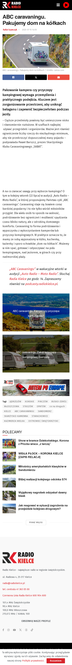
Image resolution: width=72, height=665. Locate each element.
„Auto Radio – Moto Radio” (39, 274)
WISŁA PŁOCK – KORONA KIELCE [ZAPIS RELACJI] (40, 455)
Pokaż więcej (36, 522)
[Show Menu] (58, 5)
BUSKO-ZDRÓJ (59, 401)
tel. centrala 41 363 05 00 (16, 589)
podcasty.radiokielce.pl (41, 284)
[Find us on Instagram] (8, 630)
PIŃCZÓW (43, 401)
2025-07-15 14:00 (29, 30)
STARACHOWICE (40, 416)
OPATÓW (41, 406)
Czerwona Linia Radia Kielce (17, 595)
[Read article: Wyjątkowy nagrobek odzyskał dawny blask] (9, 495)
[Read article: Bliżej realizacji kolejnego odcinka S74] (9, 482)
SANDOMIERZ (45, 411)
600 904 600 (39, 595)
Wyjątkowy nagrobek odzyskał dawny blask (42, 494)
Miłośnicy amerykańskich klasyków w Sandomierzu (42, 468)
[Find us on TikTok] (32, 630)
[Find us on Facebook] (3, 630)
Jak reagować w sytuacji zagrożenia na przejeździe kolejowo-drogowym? (43, 507)
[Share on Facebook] (13, 77)
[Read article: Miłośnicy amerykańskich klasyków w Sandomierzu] (9, 469)
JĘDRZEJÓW (15, 401)
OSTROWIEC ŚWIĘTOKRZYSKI (43, 421)
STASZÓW (28, 406)
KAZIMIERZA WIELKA (14, 421)
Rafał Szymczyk (10, 30)
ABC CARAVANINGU (24, 411)
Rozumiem (56, 660)
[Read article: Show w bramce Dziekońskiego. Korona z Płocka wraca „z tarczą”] (9, 443)
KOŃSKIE (29, 401)
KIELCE (7, 411)
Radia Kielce (17, 279)
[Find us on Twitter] (20, 630)
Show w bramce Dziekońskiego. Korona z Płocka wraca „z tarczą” (43, 442)
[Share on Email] (58, 77)
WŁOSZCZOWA (11, 406)
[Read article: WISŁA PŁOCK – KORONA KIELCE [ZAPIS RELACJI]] (9, 456)
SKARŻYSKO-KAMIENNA (16, 416)
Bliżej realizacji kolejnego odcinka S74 (42, 479)
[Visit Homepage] (13, 5)
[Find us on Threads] (26, 630)
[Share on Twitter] (36, 77)
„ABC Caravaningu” (22, 269)
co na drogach (57, 406)
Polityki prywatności (33, 660)
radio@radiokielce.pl (14, 583)
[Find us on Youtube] (14, 630)
